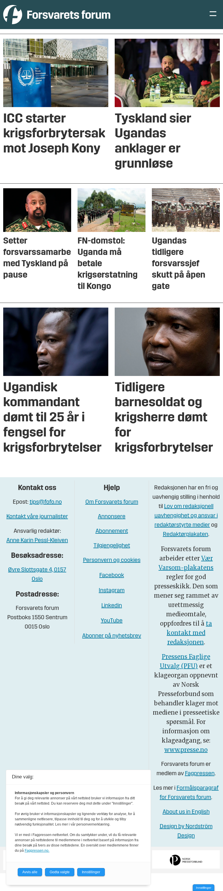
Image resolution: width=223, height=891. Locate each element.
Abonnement (112, 531)
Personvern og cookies (112, 560)
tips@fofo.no (46, 502)
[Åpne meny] (213, 14)
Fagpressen (200, 774)
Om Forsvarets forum (111, 502)
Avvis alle (29, 872)
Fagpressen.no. (37, 851)
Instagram (112, 591)
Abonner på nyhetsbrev (111, 636)
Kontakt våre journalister (37, 517)
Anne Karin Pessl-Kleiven (37, 541)
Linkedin (111, 606)
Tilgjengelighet (111, 546)
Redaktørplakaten (185, 534)
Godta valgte (60, 872)
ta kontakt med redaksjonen (189, 633)
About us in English (186, 812)
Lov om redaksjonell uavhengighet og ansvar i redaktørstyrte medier (186, 516)
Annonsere (111, 517)
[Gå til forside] (56, 14)
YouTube (112, 621)
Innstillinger (203, 887)
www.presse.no (186, 749)
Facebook (111, 575)
